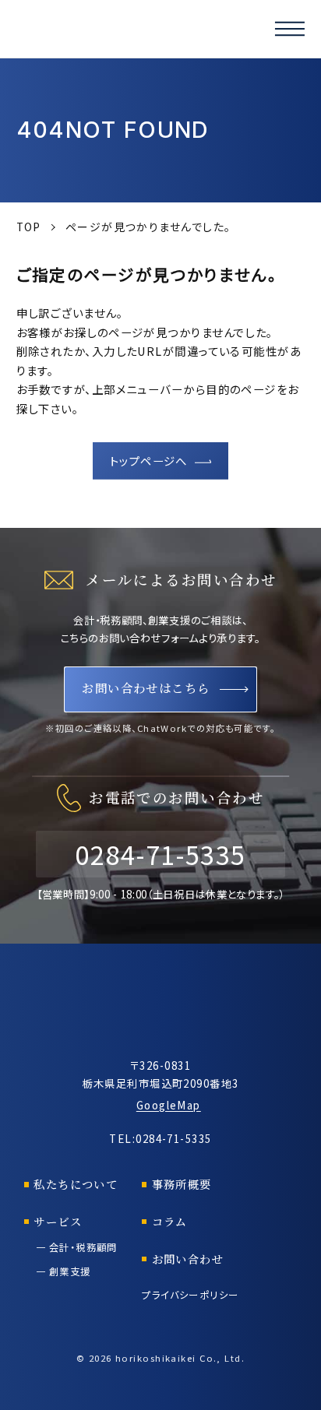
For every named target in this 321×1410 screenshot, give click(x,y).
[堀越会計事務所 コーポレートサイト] (86, 29)
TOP (28, 226)
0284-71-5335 (160, 853)
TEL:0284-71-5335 (160, 1138)
